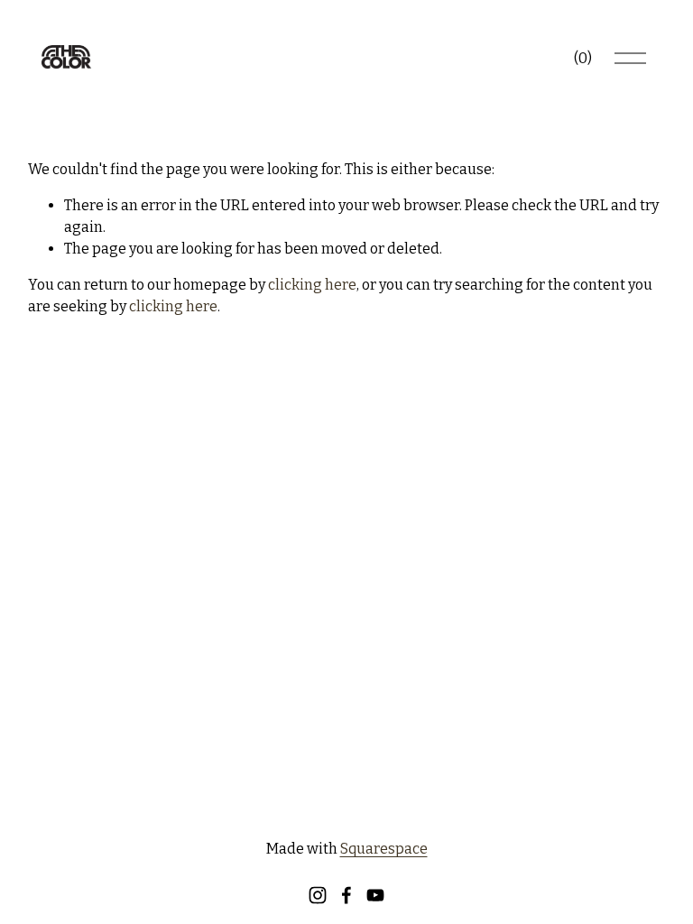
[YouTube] (375, 895)
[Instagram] (318, 895)
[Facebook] (346, 895)
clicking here (312, 284)
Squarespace (384, 848)
